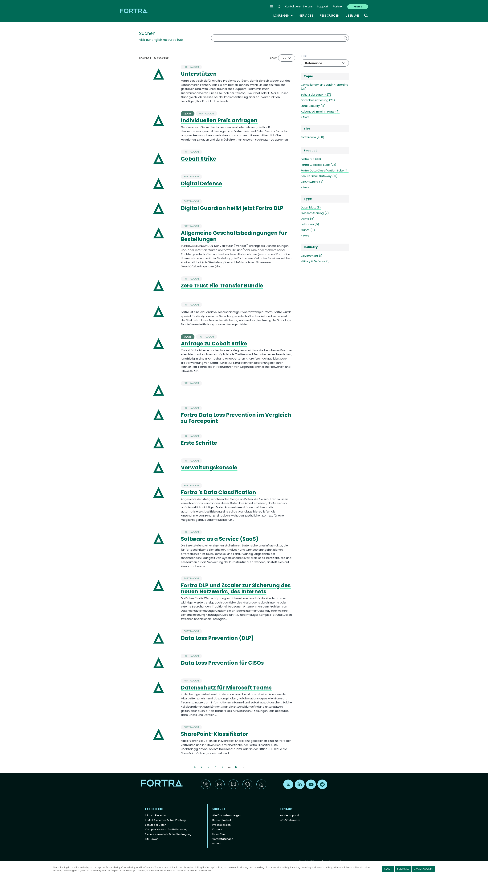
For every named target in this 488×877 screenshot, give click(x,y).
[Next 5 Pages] (229, 767)
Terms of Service (154, 867)
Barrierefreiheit (221, 820)
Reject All (403, 868)
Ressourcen (329, 15)
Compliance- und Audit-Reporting (166, 829)
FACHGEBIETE (154, 809)
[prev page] (188, 767)
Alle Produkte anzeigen (226, 815)
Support (322, 6)
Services (306, 15)
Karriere (217, 829)
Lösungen (283, 15)
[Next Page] (243, 767)
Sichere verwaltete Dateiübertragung (168, 834)
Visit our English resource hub (161, 40)
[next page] (229, 767)
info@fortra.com (290, 820)
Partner (338, 6)
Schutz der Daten (155, 825)
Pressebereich (221, 825)
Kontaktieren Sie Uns (299, 6)
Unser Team (219, 834)
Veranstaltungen (222, 839)
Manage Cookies (423, 868)
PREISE (357, 6)
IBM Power (151, 839)
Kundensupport (289, 815)
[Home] (134, 11)
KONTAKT (286, 809)
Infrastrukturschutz (156, 815)
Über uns (352, 15)
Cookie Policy (128, 867)
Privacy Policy (113, 867)
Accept (388, 868)
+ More (305, 117)
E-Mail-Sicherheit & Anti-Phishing (165, 820)
